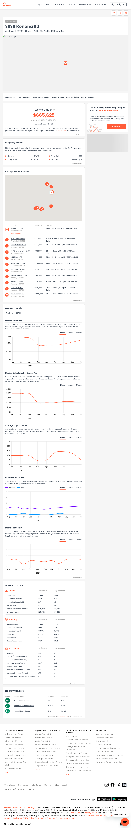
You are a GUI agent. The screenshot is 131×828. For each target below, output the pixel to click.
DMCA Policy (28, 818)
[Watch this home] (113, 13)
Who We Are (84, 4)
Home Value (58, 4)
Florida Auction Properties (77, 760)
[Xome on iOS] (104, 799)
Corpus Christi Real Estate (46, 765)
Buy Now (116, 126)
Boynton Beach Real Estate (47, 748)
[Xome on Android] (119, 799)
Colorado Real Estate (14, 751)
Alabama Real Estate (14, 734)
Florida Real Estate (12, 768)
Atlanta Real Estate (43, 734)
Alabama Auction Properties (78, 770)
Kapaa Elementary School (24, 706)
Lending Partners (103, 744)
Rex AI (31, 789)
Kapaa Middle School (22, 711)
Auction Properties (104, 734)
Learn (70, 4)
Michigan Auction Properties (78, 756)
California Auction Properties (78, 743)
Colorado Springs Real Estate (48, 762)
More (6, 772)
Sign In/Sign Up (118, 4)
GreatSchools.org (63, 716)
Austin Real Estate (43, 741)
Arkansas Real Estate (13, 744)
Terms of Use (74, 813)
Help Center (36, 785)
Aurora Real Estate (43, 737)
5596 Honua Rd (17, 282)
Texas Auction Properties (77, 739)
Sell (47, 4)
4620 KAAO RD (16, 257)
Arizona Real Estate (13, 741)
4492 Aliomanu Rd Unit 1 (20, 251)
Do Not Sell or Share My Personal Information (54, 818)
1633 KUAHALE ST (17, 288)
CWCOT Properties (104, 751)
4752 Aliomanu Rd (18, 263)
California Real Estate (14, 748)
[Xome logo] (7, 4)
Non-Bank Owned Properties (109, 762)
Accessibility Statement (96, 815)
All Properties (71, 736)
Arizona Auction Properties (77, 763)
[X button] (118, 784)
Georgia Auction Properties (78, 753)
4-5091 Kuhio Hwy (18, 269)
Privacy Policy (91, 813)
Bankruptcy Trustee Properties (109, 755)
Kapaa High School (21, 700)
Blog (57, 785)
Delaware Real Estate (14, 758)
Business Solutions (104, 737)
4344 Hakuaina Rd (18, 239)
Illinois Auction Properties (77, 767)
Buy (38, 4)
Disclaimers (62, 130)
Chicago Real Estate (44, 758)
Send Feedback (108, 145)
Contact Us (100, 4)
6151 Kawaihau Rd (17, 294)
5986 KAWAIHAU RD (18, 245)
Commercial (102, 741)
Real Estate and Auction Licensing (19, 807)
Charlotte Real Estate (44, 755)
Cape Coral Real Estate (45, 751)
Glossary (48, 785)
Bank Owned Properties (106, 758)
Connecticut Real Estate (15, 755)
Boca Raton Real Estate (45, 744)
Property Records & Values (108, 748)
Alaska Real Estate (12, 737)
